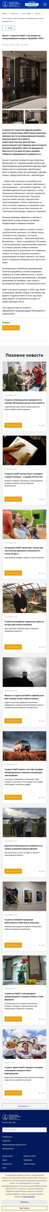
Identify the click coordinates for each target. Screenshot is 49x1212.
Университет (15, 13)
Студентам (6, 1141)
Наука (4, 1160)
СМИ (4, 1168)
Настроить (24, 1208)
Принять (24, 1202)
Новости (37, 13)
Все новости (23, 1106)
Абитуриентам (8, 1149)
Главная (4, 13)
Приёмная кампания (11, 328)
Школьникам (7, 1156)
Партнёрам (27, 1160)
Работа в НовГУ (29, 1156)
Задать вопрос (29, 1164)
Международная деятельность (14, 1145)
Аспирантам (7, 1164)
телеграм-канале (23, 311)
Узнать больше (29, 1197)
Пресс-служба (27, 13)
